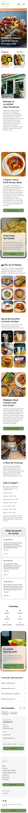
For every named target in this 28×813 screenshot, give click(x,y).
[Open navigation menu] (23, 4)
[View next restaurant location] (24, 707)
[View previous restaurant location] (20, 707)
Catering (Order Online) (9, 770)
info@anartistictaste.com (9, 738)
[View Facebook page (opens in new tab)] (3, 801)
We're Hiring (5, 777)
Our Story (5, 768)
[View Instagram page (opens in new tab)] (6, 801)
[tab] (5, 713)
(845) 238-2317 (7, 735)
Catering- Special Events (9, 772)
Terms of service (6, 790)
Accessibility (5, 793)
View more (6, 550)
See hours (21, 744)
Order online (13, 748)
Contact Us (5, 775)
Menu (19, 4)
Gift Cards (5, 779)
